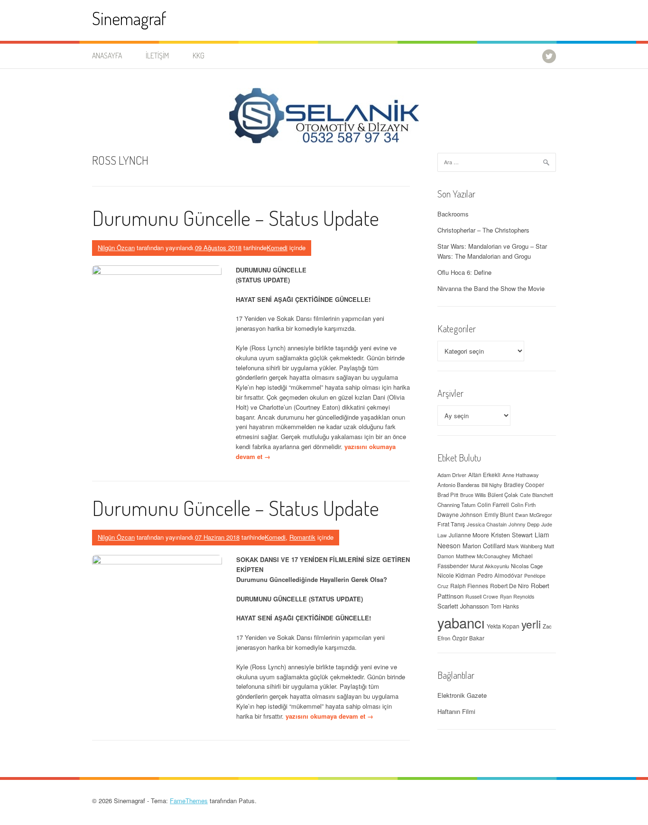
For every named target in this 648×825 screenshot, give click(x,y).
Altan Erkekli (484, 474)
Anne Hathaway (520, 474)
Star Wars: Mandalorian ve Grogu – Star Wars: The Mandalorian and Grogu (492, 251)
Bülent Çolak (503, 494)
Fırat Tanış (451, 524)
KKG (198, 55)
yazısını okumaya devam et (329, 716)
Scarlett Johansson (463, 605)
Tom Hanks (505, 606)
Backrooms (453, 213)
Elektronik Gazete (462, 695)
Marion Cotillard (484, 545)
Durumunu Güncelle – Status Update (235, 218)
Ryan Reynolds (517, 596)
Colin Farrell (493, 504)
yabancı (461, 622)
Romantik (302, 537)
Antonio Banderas (458, 484)
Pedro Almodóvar (499, 575)
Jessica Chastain (487, 524)
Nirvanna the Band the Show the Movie (491, 288)
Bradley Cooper (524, 484)
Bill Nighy (491, 484)
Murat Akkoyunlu (489, 566)
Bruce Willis (473, 494)
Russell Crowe (481, 596)
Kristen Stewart (512, 534)
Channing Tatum (456, 504)
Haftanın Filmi (456, 711)
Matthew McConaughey (483, 556)
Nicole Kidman (456, 575)
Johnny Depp (524, 524)
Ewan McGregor (533, 514)
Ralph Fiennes (469, 585)
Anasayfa (107, 55)
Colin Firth (523, 504)
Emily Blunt (498, 514)
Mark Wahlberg (524, 546)
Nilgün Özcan (116, 247)
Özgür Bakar (468, 638)
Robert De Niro (509, 585)
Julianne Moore (469, 535)
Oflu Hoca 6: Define (464, 272)
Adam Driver (451, 474)
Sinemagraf (129, 18)
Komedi (277, 247)
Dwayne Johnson (459, 514)
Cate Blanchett (536, 494)
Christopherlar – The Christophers (483, 229)
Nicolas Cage (527, 566)
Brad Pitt (447, 494)
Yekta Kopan (503, 626)
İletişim (157, 55)
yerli (531, 623)
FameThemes (189, 800)
